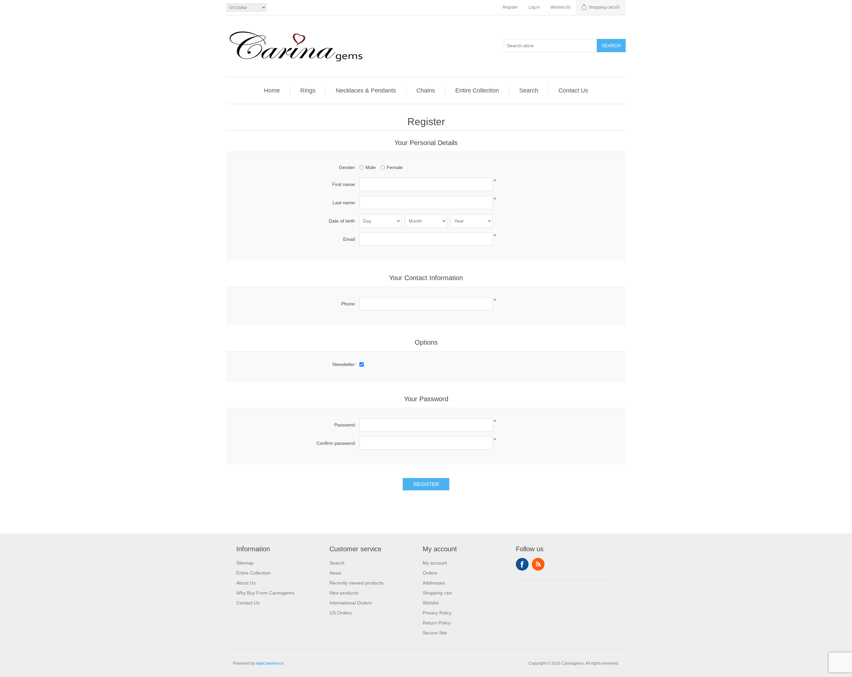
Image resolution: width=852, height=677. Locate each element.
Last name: (344, 202)
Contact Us (573, 90)
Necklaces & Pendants (366, 90)
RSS (538, 564)
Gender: (347, 167)
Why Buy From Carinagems (265, 592)
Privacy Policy (437, 612)
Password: (345, 424)
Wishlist (431, 602)
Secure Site (435, 632)
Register (510, 7)
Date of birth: (342, 221)
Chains (425, 90)
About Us (246, 583)
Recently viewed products (356, 583)
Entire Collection (477, 90)
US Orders (340, 612)
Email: (349, 239)
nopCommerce (270, 663)
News (335, 573)
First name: (344, 184)
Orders (430, 573)
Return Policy (437, 622)
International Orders (350, 602)
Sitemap (245, 563)
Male (370, 167)
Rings (308, 90)
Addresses (434, 583)
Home (272, 90)
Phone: (348, 303)
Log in (534, 7)
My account (435, 563)
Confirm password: (336, 443)
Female (395, 167)
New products (343, 592)
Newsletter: (344, 364)
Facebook (522, 564)
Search (611, 45)
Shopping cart (437, 592)
